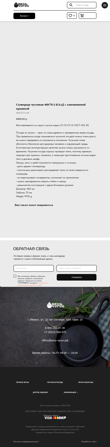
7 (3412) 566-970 (55, 332)
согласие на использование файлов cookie (33, 284)
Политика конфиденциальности (26, 441)
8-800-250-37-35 (55, 327)
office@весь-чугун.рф (55, 340)
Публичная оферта (51, 415)
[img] (21, 5)
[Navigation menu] (104, 5)
